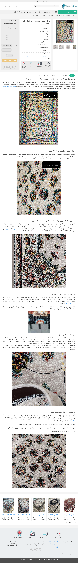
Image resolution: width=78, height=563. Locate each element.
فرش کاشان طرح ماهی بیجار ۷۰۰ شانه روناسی (69, 514)
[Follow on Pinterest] (34, 549)
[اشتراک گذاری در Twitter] (12, 67)
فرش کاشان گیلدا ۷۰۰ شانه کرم (39, 514)
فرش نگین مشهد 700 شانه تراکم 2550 (43, 15)
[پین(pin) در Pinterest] (7, 67)
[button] (16, 6)
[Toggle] (76, 554)
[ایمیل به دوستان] (9, 67)
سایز (17, 45)
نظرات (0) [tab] (54, 75)
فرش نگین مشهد (59, 15)
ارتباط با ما (11, 12)
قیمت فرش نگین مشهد (9, 86)
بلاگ (18, 12)
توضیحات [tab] (72, 75)
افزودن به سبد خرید (10, 60)
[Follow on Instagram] (40, 549)
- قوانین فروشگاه (54, 544)
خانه (73, 15)
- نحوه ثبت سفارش (53, 542)
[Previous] (74, 31)
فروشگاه (53, 12)
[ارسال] (35, 6)
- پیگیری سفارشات (53, 546)
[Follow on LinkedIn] (31, 549)
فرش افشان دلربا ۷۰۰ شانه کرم (8, 515)
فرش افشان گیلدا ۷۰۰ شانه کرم (23, 515)
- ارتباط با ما (55, 548)
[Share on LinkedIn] (4, 67)
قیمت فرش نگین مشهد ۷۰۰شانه (13, 230)
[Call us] (37, 549)
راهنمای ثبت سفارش (33, 12)
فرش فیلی (44, 58)
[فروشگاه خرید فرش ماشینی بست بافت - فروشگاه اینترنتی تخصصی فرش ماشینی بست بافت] (69, 6)
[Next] (54, 31)
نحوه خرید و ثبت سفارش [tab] (43, 75)
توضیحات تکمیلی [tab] (63, 75)
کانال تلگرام (23, 12)
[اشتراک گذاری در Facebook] (15, 67)
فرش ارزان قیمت (44, 12)
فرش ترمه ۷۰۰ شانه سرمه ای (54, 515)
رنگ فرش (16, 49)
